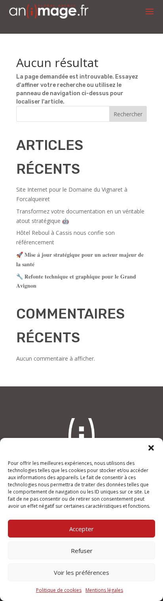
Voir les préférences (81, 572)
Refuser (82, 551)
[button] (151, 448)
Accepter (81, 529)
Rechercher (128, 114)
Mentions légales (104, 590)
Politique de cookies (59, 590)
